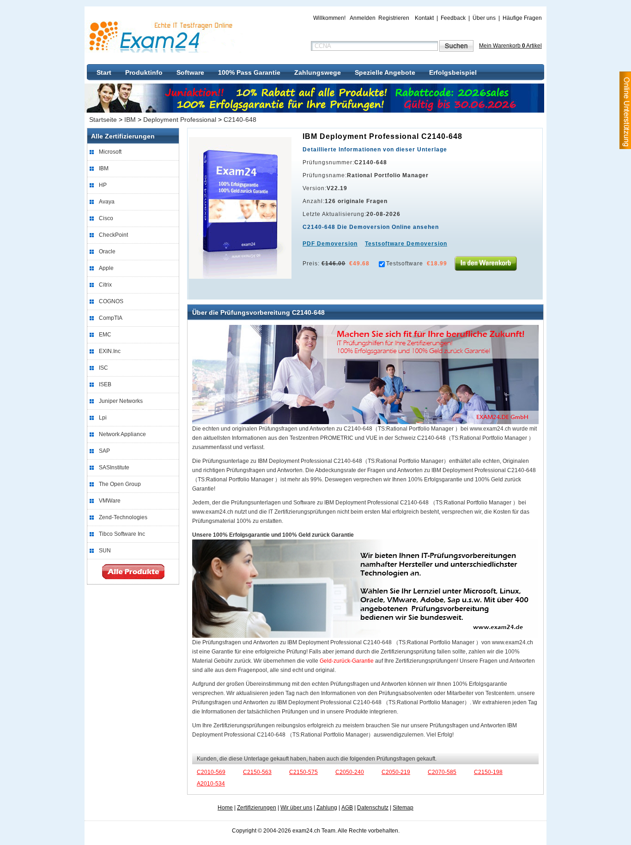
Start (104, 72)
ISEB (105, 384)
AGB (347, 807)
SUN (105, 550)
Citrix (105, 285)
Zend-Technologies (123, 517)
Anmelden (363, 18)
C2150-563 (257, 772)
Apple (106, 268)
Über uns (484, 18)
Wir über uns (296, 807)
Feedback (453, 18)
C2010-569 (211, 772)
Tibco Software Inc (122, 534)
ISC (103, 368)
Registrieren (393, 18)
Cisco (106, 218)
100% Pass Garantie (249, 72)
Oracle (107, 251)
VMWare (110, 500)
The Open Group (120, 484)
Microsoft (110, 152)
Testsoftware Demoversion (406, 243)
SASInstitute (114, 467)
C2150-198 (488, 772)
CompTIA (110, 318)
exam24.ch (164, 36)
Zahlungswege (317, 72)
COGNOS (111, 301)
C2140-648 (240, 119)
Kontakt (424, 18)
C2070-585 (442, 772)
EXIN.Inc (110, 351)
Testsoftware (404, 263)
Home (225, 807)
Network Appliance (122, 434)
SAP (104, 451)
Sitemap (403, 807)
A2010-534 (211, 783)
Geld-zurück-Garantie (347, 661)
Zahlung (326, 807)
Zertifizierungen (256, 807)
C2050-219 (396, 772)
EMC (105, 334)
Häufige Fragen (522, 18)
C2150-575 (303, 772)
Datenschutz (372, 807)
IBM (130, 119)
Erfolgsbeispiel (453, 72)
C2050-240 (349, 772)
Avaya (107, 201)
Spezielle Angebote (385, 72)
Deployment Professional (179, 119)
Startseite (103, 119)
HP (103, 185)
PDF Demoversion (330, 243)
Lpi (103, 417)
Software (190, 72)
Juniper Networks (121, 401)
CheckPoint (113, 235)
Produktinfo (144, 72)
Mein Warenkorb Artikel (510, 45)
